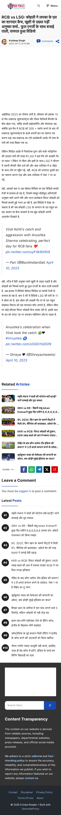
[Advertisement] (30, 80)
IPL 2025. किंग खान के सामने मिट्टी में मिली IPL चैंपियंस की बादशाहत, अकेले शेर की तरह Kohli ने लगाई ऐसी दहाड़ (38, 422)
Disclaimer (27, 792)
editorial (37, 756)
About (40, 798)
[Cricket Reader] (16, 5)
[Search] (50, 705)
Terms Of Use (25, 798)
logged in (25, 491)
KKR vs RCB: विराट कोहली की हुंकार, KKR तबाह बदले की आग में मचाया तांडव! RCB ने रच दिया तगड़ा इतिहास (36, 433)
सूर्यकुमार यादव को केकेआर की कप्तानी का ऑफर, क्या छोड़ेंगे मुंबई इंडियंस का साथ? (36, 456)
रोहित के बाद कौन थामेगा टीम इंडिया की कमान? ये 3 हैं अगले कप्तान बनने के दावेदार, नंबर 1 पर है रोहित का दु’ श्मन (37, 445)
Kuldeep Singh (17, 40)
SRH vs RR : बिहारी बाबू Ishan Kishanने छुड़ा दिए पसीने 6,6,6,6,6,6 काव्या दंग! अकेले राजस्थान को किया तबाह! (37, 410)
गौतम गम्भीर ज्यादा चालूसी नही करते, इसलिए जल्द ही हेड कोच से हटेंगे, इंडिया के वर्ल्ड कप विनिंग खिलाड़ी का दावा (33, 650)
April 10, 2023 (16, 360)
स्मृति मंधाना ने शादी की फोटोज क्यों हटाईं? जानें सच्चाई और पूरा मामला (36, 398)
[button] (38, 5)
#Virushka (14, 338)
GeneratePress (30, 808)
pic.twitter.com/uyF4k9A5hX (28, 252)
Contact (13, 792)
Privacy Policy (44, 792)
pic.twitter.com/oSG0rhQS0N (28, 344)
